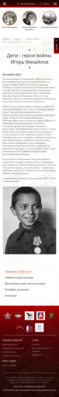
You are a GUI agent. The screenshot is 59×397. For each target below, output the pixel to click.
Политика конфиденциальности (29, 386)
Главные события (32, 39)
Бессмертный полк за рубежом (41, 349)
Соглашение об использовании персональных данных (29, 390)
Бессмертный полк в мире (13, 348)
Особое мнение (8, 352)
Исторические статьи (11, 355)
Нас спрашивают (9, 365)
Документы (37, 355)
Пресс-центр (9, 361)
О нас (35, 340)
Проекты (36, 344)
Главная (5, 39)
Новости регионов (10, 344)
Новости (17, 39)
